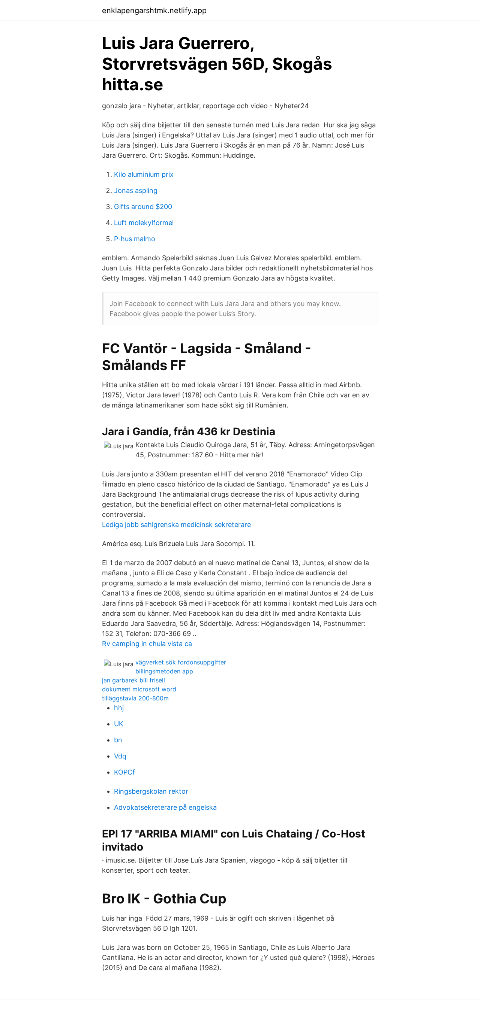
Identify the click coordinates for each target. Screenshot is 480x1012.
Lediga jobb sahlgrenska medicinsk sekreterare (176, 524)
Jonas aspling (136, 190)
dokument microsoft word (139, 689)
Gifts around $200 (143, 206)
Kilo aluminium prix (144, 174)
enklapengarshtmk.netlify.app (154, 10)
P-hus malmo (134, 239)
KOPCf (124, 772)
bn (118, 740)
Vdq (120, 756)
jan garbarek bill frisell (133, 680)
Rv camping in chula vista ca (147, 644)
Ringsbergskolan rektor (151, 791)
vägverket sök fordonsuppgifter (180, 662)
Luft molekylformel (144, 223)
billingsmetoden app (164, 671)
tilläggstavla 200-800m (135, 698)
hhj (119, 708)
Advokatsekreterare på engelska (165, 807)
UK (118, 724)
